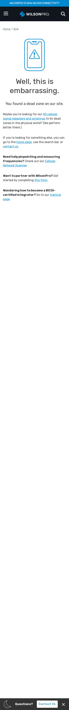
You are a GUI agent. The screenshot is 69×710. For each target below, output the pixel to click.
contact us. (11, 146)
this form (40, 180)
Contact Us (47, 704)
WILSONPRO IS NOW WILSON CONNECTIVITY (34, 3)
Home (6, 29)
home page (24, 142)
